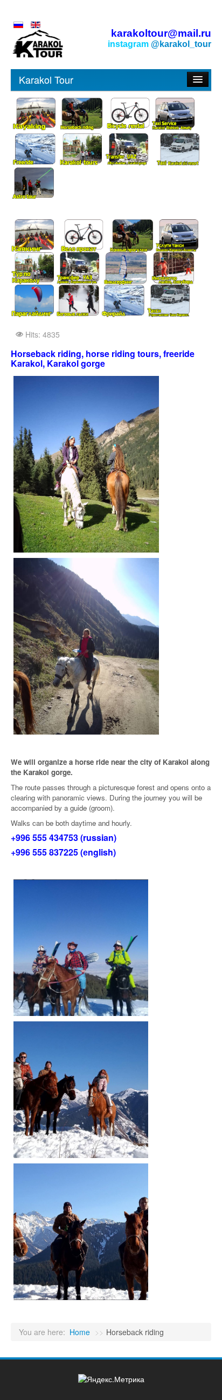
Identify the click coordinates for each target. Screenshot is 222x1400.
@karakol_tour (181, 44)
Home (80, 1332)
